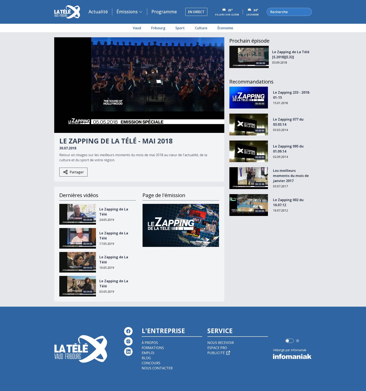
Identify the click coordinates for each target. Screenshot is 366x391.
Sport (180, 28)
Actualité (98, 12)
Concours (151, 363)
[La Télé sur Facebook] (128, 331)
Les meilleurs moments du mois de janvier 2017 (291, 175)
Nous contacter (157, 368)
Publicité (216, 353)
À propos (150, 342)
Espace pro (217, 347)
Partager (77, 172)
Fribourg (158, 28)
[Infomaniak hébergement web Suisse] (292, 356)
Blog (146, 358)
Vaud (137, 28)
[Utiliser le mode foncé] (297, 341)
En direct (196, 12)
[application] (139, 85)
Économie (225, 28)
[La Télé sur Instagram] (128, 341)
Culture (201, 28)
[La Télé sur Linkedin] (128, 351)
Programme (164, 12)
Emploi (148, 353)
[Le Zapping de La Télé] (181, 225)
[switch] (289, 341)
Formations (153, 347)
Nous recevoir (220, 342)
